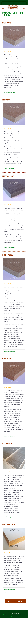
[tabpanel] (14, 71)
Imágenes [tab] (6, 593)
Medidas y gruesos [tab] (9, 92)
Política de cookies (14, 614)
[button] (15, 601)
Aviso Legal (6, 614)
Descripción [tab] (7, 51)
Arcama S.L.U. (13, 611)
